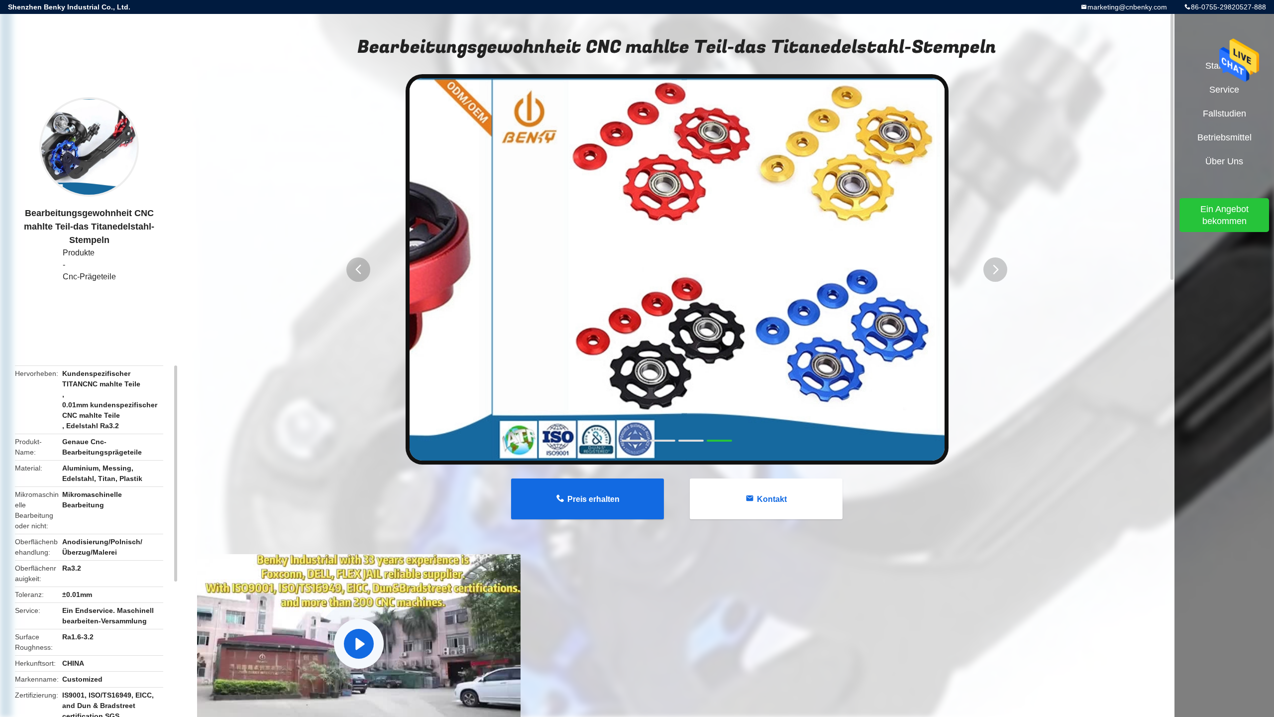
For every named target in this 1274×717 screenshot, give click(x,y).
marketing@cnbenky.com (1127, 7)
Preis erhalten (593, 499)
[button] (358, 269)
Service (1224, 90)
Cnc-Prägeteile (89, 276)
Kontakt (772, 499)
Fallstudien (1224, 114)
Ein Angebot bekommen (1224, 215)
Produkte (79, 252)
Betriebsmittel (1224, 137)
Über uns (1224, 161)
